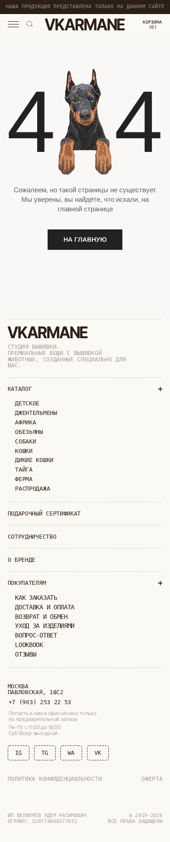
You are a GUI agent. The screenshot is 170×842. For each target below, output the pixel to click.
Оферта (151, 778)
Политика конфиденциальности (55, 778)
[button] (13, 24)
